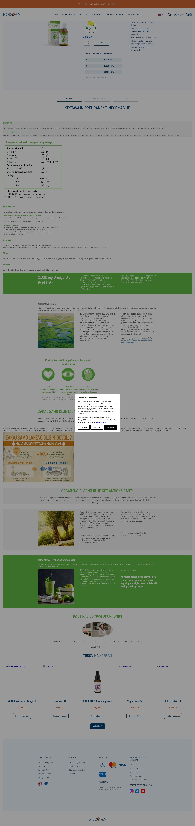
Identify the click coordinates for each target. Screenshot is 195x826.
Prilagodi (84, 427)
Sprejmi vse (110, 427)
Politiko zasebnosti (101, 422)
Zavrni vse (96, 427)
